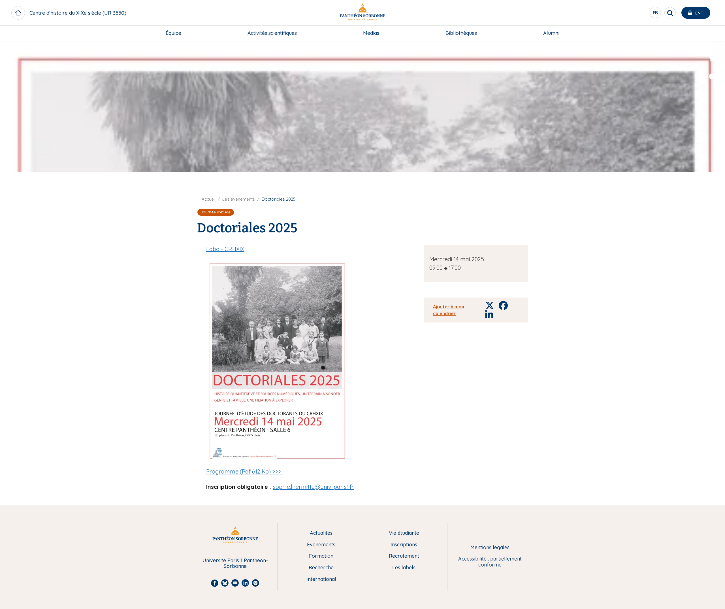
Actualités (321, 533)
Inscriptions (404, 545)
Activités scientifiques (272, 33)
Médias (371, 33)
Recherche (321, 568)
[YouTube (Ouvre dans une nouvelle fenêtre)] (713, 76)
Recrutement (404, 556)
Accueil (209, 199)
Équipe (173, 33)
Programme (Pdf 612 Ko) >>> (244, 471)
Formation (321, 556)
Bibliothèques (461, 33)
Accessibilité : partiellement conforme (490, 562)
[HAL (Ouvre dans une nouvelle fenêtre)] (713, 88)
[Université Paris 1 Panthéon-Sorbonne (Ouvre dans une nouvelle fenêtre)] (362, 13)
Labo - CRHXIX (225, 248)
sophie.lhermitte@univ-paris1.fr (313, 486)
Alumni (551, 33)
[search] (670, 12)
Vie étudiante (404, 533)
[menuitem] (173, 33)
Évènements (321, 545)
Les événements (238, 199)
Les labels (403, 568)
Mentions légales (489, 548)
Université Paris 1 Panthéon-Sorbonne (235, 563)
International (321, 579)
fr (655, 14)
